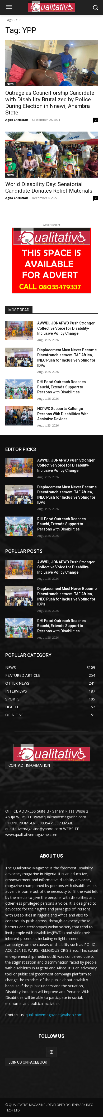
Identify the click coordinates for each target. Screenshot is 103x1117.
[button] (95, 7)
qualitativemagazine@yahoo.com (54, 1014)
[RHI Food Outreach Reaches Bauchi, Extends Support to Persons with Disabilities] (19, 389)
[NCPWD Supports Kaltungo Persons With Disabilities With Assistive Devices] (19, 416)
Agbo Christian (16, 120)
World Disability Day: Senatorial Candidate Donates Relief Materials (48, 187)
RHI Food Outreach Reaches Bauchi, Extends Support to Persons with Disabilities (61, 387)
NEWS (10, 84)
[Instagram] (51, 1052)
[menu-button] (9, 8)
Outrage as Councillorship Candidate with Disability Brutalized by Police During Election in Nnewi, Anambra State (49, 103)
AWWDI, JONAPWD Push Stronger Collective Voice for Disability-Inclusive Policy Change (66, 328)
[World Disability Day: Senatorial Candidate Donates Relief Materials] (51, 155)
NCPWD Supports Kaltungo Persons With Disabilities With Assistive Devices (62, 414)
